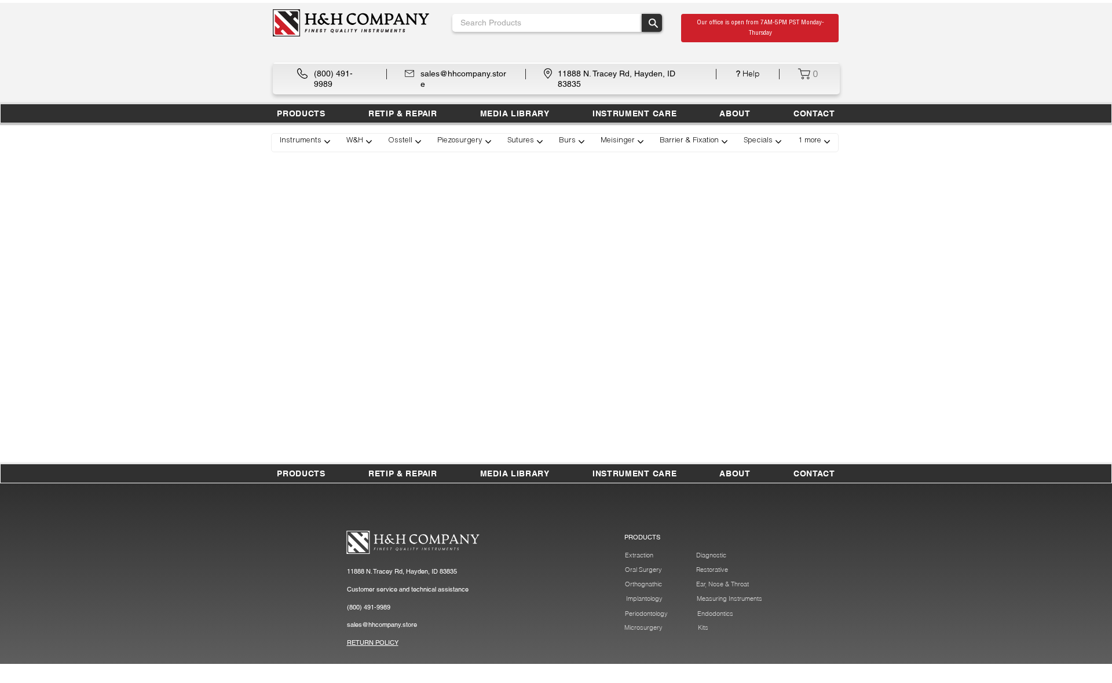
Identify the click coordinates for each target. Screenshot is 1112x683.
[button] (402, 113)
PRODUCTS (642, 537)
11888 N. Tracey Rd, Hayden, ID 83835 (402, 571)
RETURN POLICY (372, 642)
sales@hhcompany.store (382, 624)
